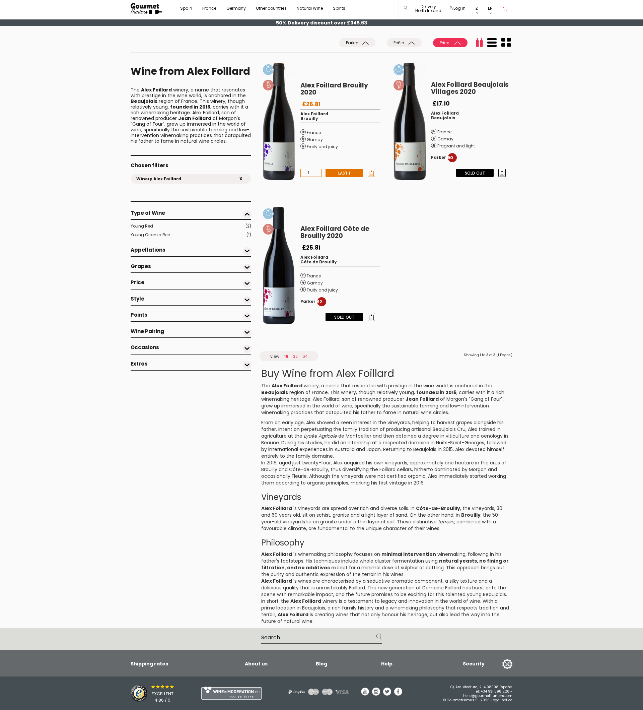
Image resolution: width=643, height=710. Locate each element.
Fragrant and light (456, 146)
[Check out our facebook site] (398, 694)
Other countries (271, 8)
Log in (459, 8)
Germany (236, 8)
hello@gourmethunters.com (487, 695)
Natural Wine (310, 8)
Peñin (399, 43)
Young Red (191, 226)
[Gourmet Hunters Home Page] (146, 8)
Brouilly (309, 118)
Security (474, 663)
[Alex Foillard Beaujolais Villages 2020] (412, 121)
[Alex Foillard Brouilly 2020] (281, 121)
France (209, 8)
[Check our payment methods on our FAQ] (316, 692)
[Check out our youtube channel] (365, 694)
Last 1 (344, 173)
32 (295, 356)
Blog (321, 663)
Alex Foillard (314, 114)
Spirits (339, 8)
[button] (428, 9)
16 (286, 356)
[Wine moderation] (230, 693)
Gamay (315, 139)
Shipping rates (149, 663)
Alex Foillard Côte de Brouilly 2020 (334, 232)
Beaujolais (443, 118)
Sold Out (475, 173)
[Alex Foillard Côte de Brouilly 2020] (281, 265)
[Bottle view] (479, 42)
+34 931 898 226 (495, 691)
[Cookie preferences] (499, 663)
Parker (352, 43)
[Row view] (492, 42)
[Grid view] (506, 42)
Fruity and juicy (322, 146)
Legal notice (501, 700)
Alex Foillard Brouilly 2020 (334, 89)
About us (256, 663)
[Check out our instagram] (376, 694)
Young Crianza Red (191, 235)
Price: (445, 43)
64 (305, 356)
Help (386, 663)
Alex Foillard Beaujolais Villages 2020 (470, 88)
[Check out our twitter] (387, 694)
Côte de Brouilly (318, 262)
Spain (186, 8)
